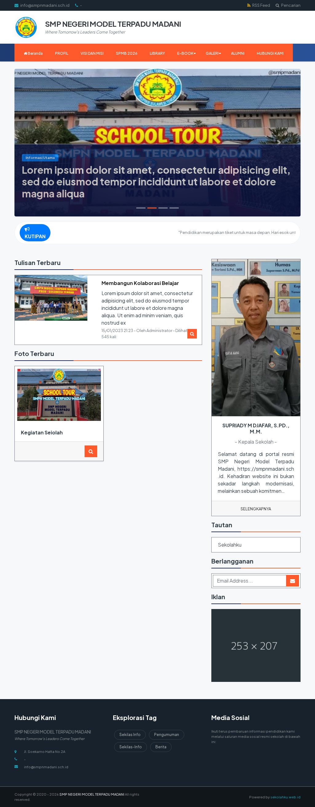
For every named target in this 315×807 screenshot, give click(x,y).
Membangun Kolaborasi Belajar (140, 283)
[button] (36, 142)
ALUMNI (238, 53)
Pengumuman (166, 734)
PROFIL (61, 53)
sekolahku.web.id (285, 797)
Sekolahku (229, 544)
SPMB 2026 (127, 53)
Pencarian (291, 5)
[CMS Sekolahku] (256, 646)
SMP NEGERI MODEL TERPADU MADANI (91, 794)
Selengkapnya (256, 508)
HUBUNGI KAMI (270, 53)
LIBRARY (157, 53)
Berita (160, 747)
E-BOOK (185, 53)
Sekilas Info (130, 734)
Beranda (35, 53)
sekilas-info (130, 747)
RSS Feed (261, 5)
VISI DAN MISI (92, 53)
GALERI (212, 53)
